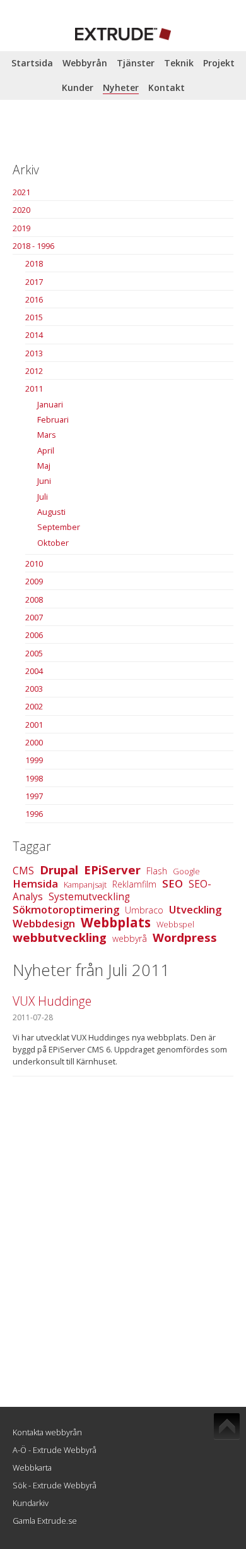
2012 (34, 371)
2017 (34, 281)
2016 (34, 299)
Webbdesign (44, 923)
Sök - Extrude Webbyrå (55, 1485)
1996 (34, 813)
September (58, 527)
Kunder (77, 87)
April (45, 450)
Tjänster (136, 63)
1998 (34, 778)
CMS (23, 870)
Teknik (179, 63)
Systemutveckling (89, 896)
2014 (34, 335)
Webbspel (175, 924)
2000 (34, 742)
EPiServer (112, 869)
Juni (44, 480)
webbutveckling (60, 937)
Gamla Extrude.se (45, 1520)
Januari (50, 404)
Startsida (32, 63)
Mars (46, 434)
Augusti (51, 511)
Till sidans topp (227, 1426)
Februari (53, 419)
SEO (172, 883)
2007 (34, 617)
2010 (34, 563)
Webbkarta (32, 1467)
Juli (42, 496)
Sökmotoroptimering (66, 909)
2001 (34, 724)
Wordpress (185, 937)
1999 (34, 760)
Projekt (219, 63)
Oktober (53, 542)
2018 (34, 263)
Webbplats (116, 922)
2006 (34, 635)
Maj (43, 465)
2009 (34, 581)
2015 (34, 317)
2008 (34, 599)
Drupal (59, 869)
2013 (34, 353)
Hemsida (35, 883)
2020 (21, 209)
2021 (21, 192)
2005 (34, 653)
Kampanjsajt (85, 884)
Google (186, 871)
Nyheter (121, 87)
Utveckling (195, 909)
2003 (34, 688)
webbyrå (129, 938)
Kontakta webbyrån (47, 1432)
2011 (34, 388)
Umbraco (144, 910)
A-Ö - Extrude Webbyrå (55, 1450)
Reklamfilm (134, 884)
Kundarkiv (31, 1503)
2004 (34, 671)
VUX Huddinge (52, 1001)
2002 (34, 706)
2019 (21, 228)
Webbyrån (84, 63)
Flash (156, 871)
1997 (34, 796)
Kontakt (166, 87)
